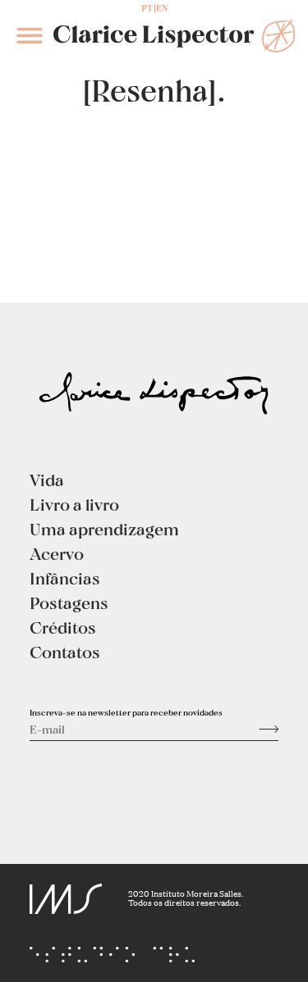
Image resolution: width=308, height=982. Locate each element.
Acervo (57, 553)
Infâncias (65, 578)
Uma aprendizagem (104, 529)
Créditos (63, 627)
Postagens (69, 602)
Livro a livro (74, 504)
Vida (47, 479)
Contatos (65, 651)
